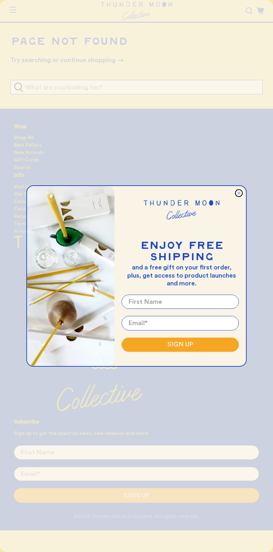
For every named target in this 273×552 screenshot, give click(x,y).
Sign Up (180, 344)
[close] (238, 193)
